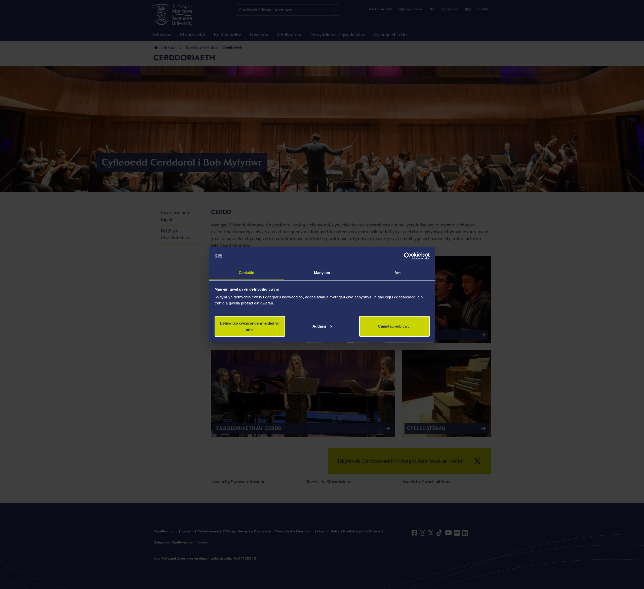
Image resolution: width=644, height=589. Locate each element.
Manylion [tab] (322, 272)
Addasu (319, 326)
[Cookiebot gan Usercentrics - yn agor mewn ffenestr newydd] (408, 256)
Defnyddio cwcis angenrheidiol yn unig (249, 326)
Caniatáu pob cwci (394, 326)
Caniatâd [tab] (247, 272)
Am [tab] (397, 272)
